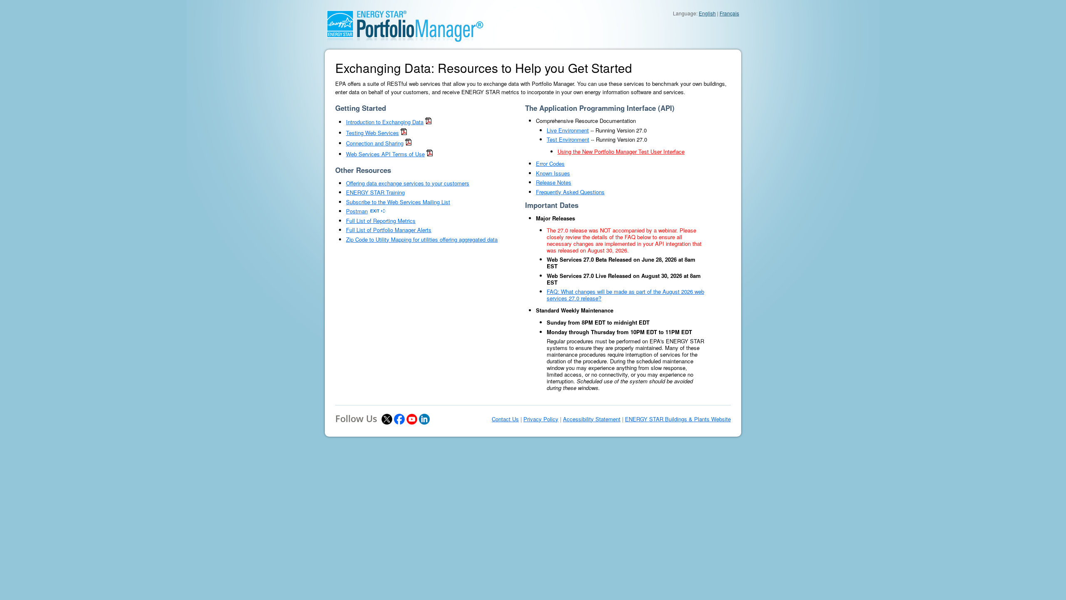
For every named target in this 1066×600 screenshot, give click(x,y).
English (707, 13)
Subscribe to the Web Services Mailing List (398, 202)
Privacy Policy (540, 419)
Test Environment (568, 139)
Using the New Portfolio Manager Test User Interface (621, 151)
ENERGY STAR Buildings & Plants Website (678, 419)
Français (729, 13)
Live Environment (568, 130)
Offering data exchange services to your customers (407, 183)
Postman (357, 211)
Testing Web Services (372, 133)
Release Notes (553, 182)
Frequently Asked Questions (570, 192)
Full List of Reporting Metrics (381, 221)
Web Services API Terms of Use (385, 154)
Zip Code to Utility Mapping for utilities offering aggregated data (422, 239)
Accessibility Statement (591, 419)
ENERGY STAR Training (375, 192)
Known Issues (553, 173)
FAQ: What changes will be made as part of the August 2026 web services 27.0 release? (625, 295)
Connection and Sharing (374, 143)
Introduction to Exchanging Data (384, 122)
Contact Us (505, 419)
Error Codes (550, 164)
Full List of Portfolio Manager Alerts (388, 230)
